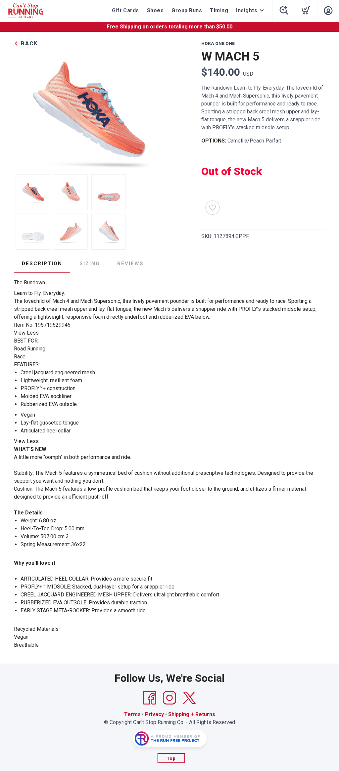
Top (171, 758)
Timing (219, 10)
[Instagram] (169, 698)
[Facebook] (150, 698)
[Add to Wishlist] (212, 207)
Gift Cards (125, 10)
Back (28, 43)
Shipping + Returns (191, 714)
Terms (132, 714)
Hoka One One (218, 43)
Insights (246, 10)
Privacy (154, 714)
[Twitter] (189, 698)
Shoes (155, 10)
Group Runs (186, 10)
